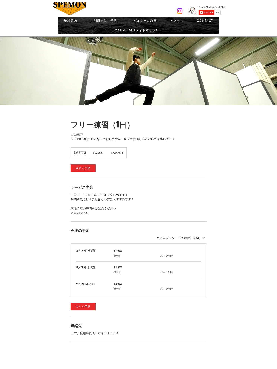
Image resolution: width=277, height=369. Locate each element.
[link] (83, 168)
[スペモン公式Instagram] (179, 11)
